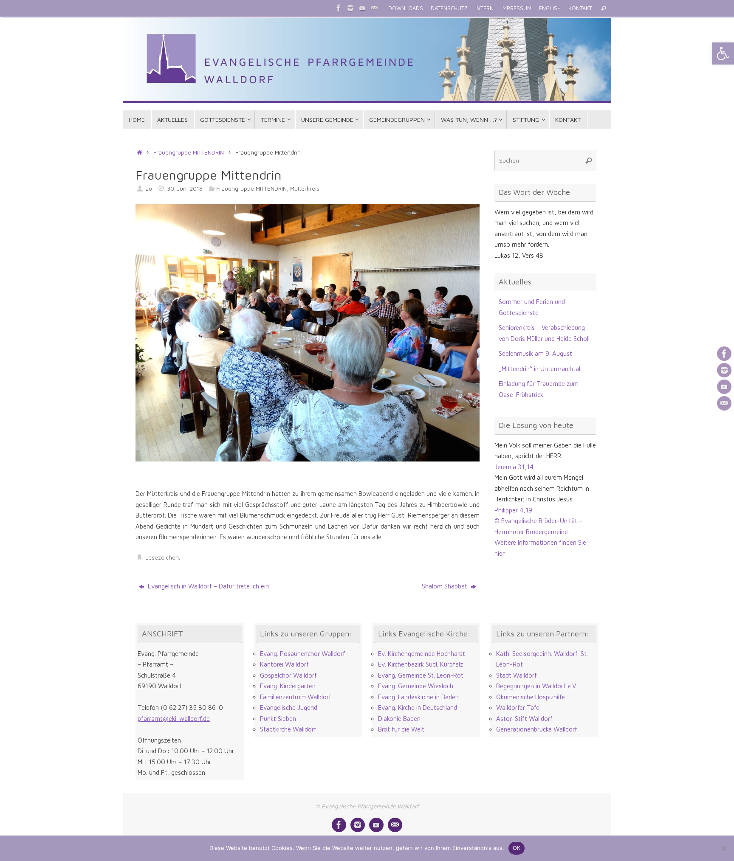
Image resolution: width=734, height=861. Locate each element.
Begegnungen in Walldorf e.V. (536, 685)
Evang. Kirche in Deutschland (417, 707)
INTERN (484, 8)
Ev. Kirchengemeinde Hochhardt (421, 653)
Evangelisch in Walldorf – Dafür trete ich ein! (208, 586)
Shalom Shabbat (445, 586)
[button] (723, 53)
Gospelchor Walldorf (288, 675)
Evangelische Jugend (288, 707)
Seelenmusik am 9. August (535, 353)
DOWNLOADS (405, 8)
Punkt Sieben (278, 718)
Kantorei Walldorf (284, 664)
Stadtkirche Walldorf (288, 729)
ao (148, 188)
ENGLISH (550, 8)
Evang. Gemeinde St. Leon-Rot (420, 675)
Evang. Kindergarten (288, 685)
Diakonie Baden (399, 718)
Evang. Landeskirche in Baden (418, 697)
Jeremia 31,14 (514, 466)
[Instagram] (350, 8)
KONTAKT (580, 8)
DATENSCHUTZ (449, 8)
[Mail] (374, 8)
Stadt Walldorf (516, 675)
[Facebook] (338, 8)
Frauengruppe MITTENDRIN (188, 152)
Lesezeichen (162, 557)
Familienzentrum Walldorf (295, 697)
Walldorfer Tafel (518, 707)
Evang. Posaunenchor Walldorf (302, 653)
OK (517, 847)
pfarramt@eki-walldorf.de (174, 718)
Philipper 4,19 (513, 510)
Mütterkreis (304, 188)
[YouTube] (362, 8)
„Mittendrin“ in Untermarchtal (539, 368)
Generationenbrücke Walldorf (536, 729)
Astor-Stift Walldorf (524, 718)
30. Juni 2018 (185, 188)
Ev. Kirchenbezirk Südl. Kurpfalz (420, 664)
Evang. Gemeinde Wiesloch (415, 685)
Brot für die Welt (401, 729)
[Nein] (723, 848)
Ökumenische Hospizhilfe (530, 697)
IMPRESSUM (516, 8)
